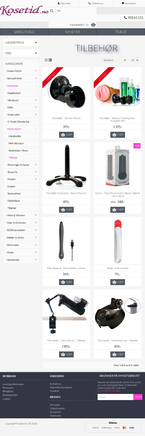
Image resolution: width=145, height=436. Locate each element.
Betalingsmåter (10, 395)
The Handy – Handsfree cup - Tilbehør (117, 340)
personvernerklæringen (109, 390)
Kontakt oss (56, 383)
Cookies (7, 398)
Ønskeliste (55, 412)
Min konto (55, 404)
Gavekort (54, 390)
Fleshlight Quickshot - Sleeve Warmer (66, 193)
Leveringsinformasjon (13, 384)
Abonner (138, 396)
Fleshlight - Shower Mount (66, 118)
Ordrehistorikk (57, 408)
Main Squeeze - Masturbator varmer (66, 268)
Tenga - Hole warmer (118, 268)
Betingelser (8, 391)
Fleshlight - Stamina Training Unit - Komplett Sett (117, 119)
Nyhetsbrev (55, 415)
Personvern (8, 387)
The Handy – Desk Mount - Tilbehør (66, 340)
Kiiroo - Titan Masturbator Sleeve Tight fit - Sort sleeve (117, 194)
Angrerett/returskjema (61, 387)
